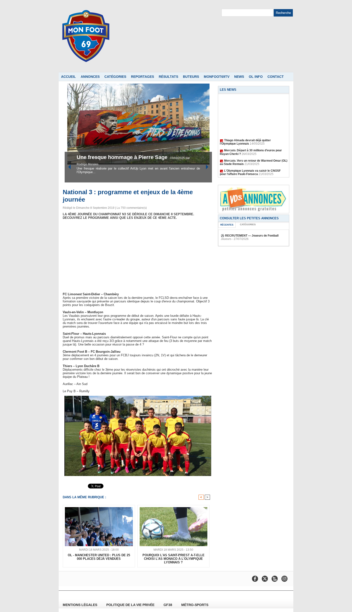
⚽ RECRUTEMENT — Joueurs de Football (249, 235)
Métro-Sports (194, 605)
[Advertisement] (138, 255)
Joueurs (226, 239)
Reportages (142, 77)
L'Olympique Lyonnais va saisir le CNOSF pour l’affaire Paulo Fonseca (250, 167)
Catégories (115, 77)
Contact (275, 77)
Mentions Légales (80, 605)
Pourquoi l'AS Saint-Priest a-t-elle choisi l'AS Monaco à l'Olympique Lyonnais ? (173, 558)
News (239, 77)
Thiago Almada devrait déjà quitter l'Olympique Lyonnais (245, 137)
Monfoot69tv (216, 77)
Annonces (90, 77)
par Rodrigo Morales (158, 164)
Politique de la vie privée (130, 605)
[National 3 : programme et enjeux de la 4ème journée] (137, 397)
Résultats (168, 77)
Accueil (68, 77)
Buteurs (191, 77)
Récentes (226, 224)
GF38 (168, 605)
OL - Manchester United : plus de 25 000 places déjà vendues (99, 557)
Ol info (256, 77)
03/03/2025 (137, 164)
